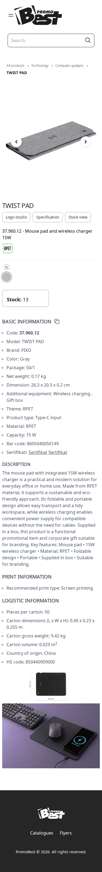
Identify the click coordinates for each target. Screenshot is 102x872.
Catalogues (41, 833)
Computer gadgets (69, 65)
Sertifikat (38, 452)
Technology (39, 65)
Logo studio (16, 217)
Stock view (78, 217)
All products (15, 65)
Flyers (66, 833)
